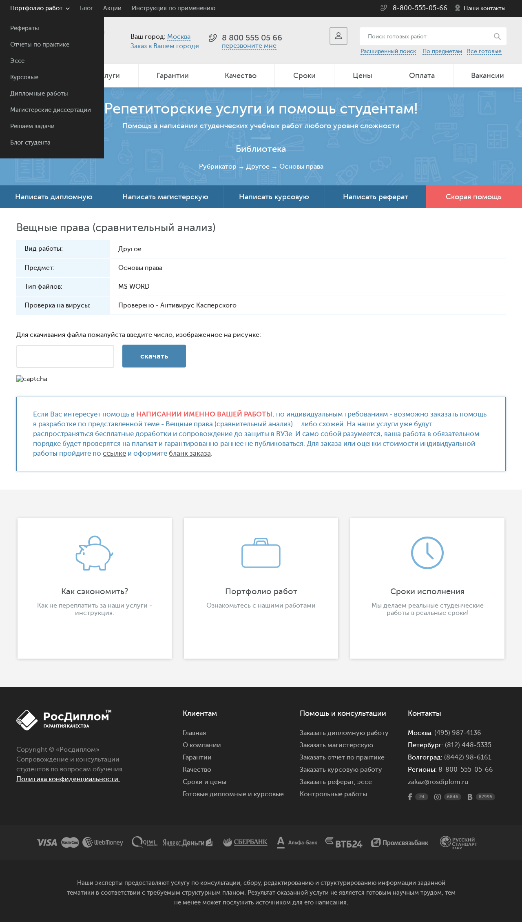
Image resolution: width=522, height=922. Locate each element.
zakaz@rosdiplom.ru (438, 782)
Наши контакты (485, 8)
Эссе (17, 61)
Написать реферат (375, 197)
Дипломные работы (39, 93)
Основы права (301, 166)
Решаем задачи (32, 126)
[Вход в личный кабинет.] (338, 36)
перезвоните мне (249, 45)
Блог (86, 8)
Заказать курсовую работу (341, 769)
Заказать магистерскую (336, 745)
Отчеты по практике (39, 44)
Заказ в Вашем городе (164, 46)
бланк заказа (190, 453)
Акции (112, 8)
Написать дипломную (54, 197)
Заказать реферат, (328, 782)
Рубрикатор (218, 166)
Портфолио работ (36, 8)
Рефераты (24, 28)
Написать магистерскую (165, 197)
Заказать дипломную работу (344, 733)
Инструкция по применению (173, 8)
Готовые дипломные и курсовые (233, 794)
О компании (202, 745)
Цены (362, 75)
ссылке (114, 453)
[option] (95, 588)
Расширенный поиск (388, 51)
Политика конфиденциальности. (68, 779)
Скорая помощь (474, 197)
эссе (364, 782)
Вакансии (487, 75)
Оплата (422, 75)
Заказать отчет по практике (342, 757)
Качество (241, 75)
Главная (194, 733)
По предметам (442, 51)
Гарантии (173, 75)
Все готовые (484, 51)
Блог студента (30, 142)
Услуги (108, 75)
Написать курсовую (274, 197)
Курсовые (24, 77)
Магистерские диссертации (50, 110)
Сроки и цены (204, 782)
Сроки (304, 75)
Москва (178, 36)
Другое (258, 166)
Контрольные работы (333, 794)
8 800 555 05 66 (252, 37)
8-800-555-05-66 (420, 8)
